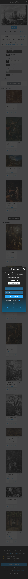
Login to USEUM (14, 296)
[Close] (24, 269)
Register (9, 307)
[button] (14, 283)
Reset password (17, 307)
